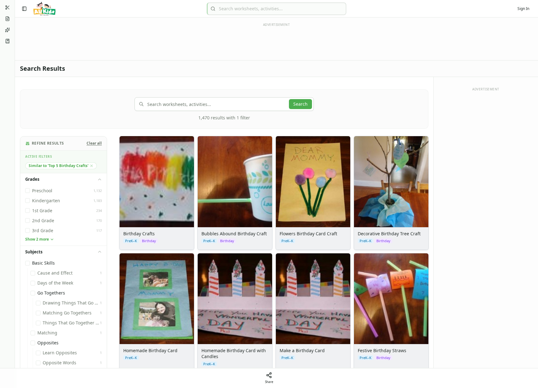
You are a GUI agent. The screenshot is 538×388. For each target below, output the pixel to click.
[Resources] (7, 41)
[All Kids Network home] (44, 8)
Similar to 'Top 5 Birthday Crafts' (58, 165)
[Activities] (7, 30)
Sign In (523, 8)
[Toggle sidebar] (24, 9)
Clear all (94, 143)
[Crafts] (7, 7)
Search (300, 104)
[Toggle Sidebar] (14, 194)
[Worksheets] (7, 19)
